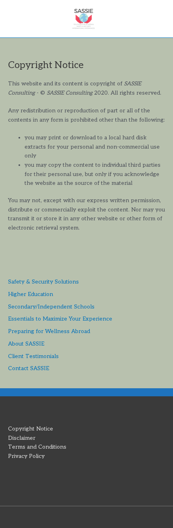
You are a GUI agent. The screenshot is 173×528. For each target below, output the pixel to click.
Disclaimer (21, 438)
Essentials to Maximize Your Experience (60, 319)
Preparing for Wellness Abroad (49, 331)
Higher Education (30, 294)
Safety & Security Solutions (43, 282)
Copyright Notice (30, 429)
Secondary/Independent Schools (51, 307)
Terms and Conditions (37, 447)
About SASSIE (26, 344)
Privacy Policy (26, 456)
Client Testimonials (33, 356)
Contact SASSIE (28, 368)
